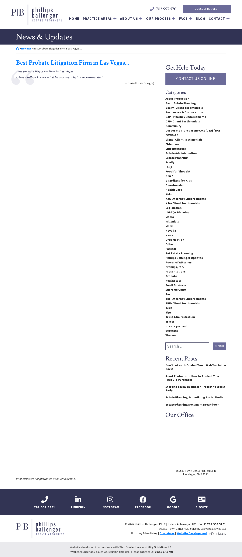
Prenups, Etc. (174, 267)
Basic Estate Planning (180, 103)
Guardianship (174, 185)
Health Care (173, 190)
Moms (169, 226)
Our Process (158, 19)
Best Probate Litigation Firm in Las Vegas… (72, 63)
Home (74, 19)
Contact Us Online (195, 78)
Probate (171, 276)
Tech (168, 308)
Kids (168, 194)
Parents (170, 249)
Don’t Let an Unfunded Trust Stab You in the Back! (195, 367)
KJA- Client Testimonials (182, 203)
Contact (217, 19)
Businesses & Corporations (184, 112)
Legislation (173, 208)
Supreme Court (175, 290)
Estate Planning (176, 158)
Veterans (171, 331)
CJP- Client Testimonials (182, 121)
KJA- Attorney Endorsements (185, 199)
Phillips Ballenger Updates (184, 258)
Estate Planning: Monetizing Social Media (194, 397)
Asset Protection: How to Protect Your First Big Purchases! (192, 378)
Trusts (170, 322)
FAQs (168, 167)
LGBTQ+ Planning (177, 212)
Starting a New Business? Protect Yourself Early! (195, 388)
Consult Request (207, 9)
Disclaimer (167, 533)
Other (169, 244)
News (169, 235)
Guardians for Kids (178, 181)
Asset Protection (177, 99)
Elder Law (172, 144)
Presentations (175, 271)
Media (169, 217)
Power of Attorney (178, 262)
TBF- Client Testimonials (182, 303)
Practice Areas (97, 19)
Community (173, 126)
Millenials (172, 221)
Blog (200, 19)
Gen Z (169, 176)
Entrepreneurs (175, 149)
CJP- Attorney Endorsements (185, 117)
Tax (167, 294)
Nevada (170, 231)
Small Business (175, 285)
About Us (129, 19)
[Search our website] (189, 346)
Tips (168, 312)
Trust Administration (180, 317)
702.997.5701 (164, 552)
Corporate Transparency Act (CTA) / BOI (192, 130)
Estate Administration (181, 153)
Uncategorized (176, 326)
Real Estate (173, 281)
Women (170, 335)
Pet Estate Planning (179, 253)
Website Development (192, 533)
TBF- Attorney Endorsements (185, 299)
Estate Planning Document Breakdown (192, 405)
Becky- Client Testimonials (184, 108)
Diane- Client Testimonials (183, 140)
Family (169, 162)
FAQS (183, 19)
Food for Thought (177, 171)
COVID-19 (171, 135)
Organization (174, 240)
